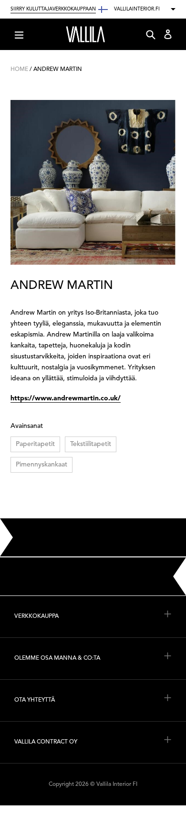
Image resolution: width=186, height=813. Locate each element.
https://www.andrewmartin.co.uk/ (65, 398)
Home (19, 69)
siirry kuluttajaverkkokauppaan (53, 9)
